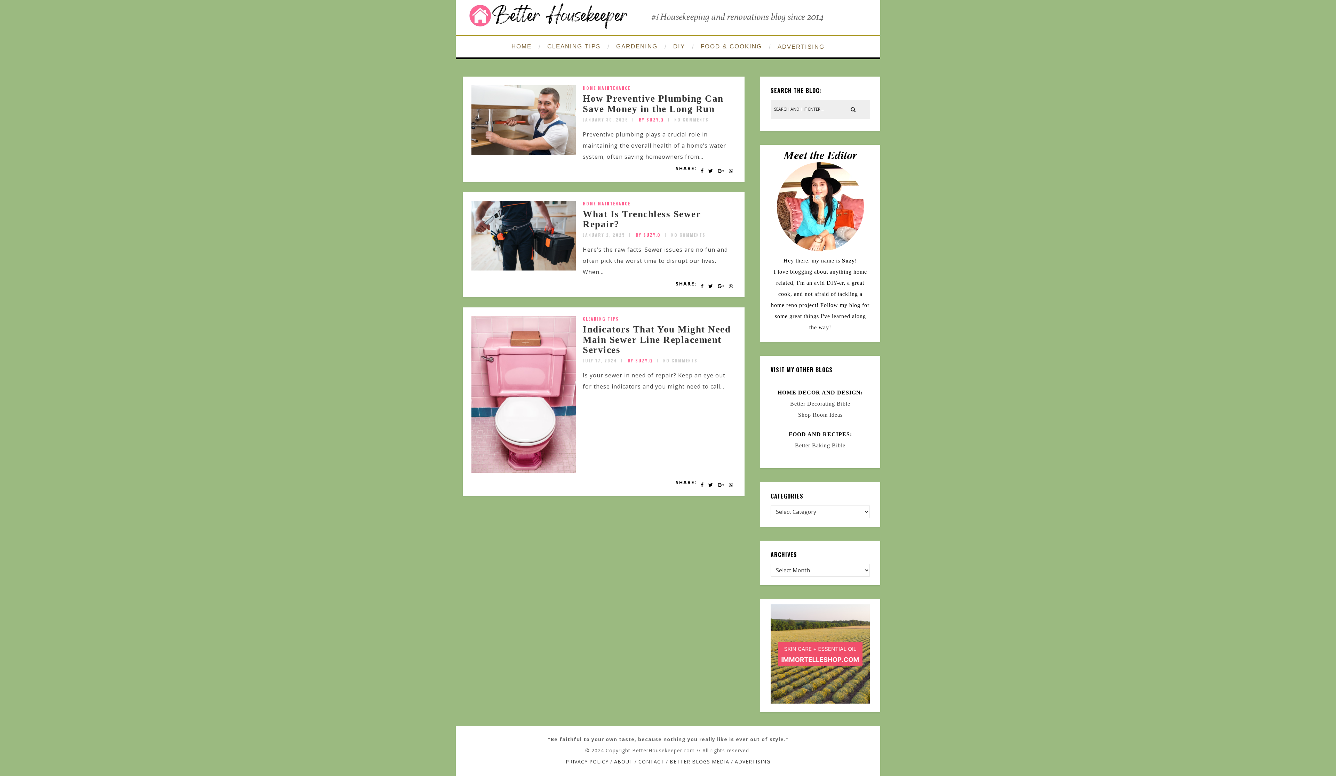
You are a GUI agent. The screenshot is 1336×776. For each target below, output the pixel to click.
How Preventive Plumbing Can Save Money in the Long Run (653, 103)
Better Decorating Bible (820, 404)
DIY (679, 46)
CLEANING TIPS (574, 46)
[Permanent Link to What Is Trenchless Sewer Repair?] (523, 268)
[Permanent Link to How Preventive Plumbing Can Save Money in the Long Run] (523, 153)
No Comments (691, 120)
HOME (521, 46)
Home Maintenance (606, 88)
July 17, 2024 (600, 360)
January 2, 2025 (604, 235)
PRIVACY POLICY (587, 761)
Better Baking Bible (820, 445)
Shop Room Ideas (820, 415)
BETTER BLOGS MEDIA (699, 761)
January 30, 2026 (605, 120)
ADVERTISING (801, 47)
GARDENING (637, 46)
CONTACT (651, 761)
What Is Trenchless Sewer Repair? (642, 219)
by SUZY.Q (651, 120)
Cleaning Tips (601, 319)
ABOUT (623, 761)
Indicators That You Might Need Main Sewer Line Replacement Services (657, 339)
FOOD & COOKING (731, 46)
